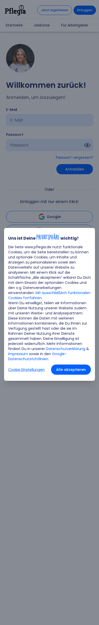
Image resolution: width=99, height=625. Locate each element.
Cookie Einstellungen (26, 369)
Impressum (18, 353)
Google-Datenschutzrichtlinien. (37, 356)
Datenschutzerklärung (65, 348)
